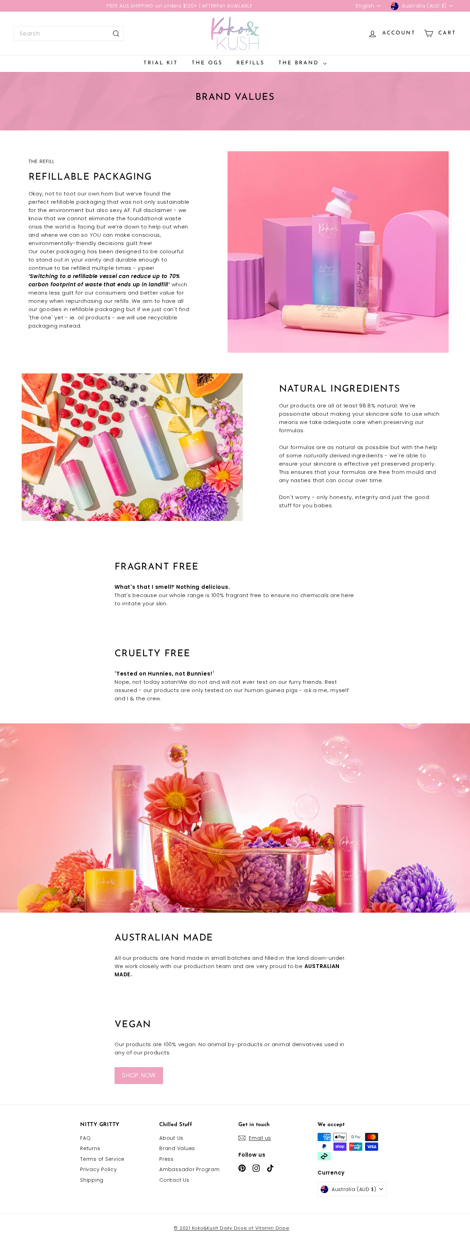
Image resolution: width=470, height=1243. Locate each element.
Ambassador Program (189, 1169)
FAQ (85, 1138)
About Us (171, 1138)
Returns (90, 1148)
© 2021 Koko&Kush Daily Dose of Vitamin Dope (231, 1228)
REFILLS (250, 63)
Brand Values (177, 1148)
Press (166, 1159)
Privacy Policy (98, 1169)
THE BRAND (299, 63)
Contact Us (174, 1180)
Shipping (92, 1180)
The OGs (207, 63)
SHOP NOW (139, 1075)
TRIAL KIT (160, 63)
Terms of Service (102, 1159)
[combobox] (69, 33)
